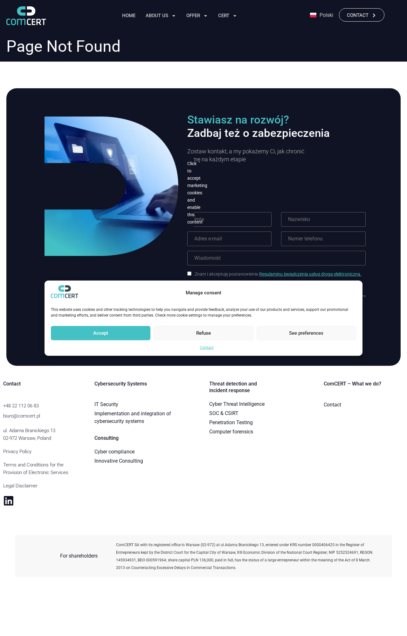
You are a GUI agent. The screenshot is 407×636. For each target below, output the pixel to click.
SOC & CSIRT (223, 413)
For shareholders (79, 556)
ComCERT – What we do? (352, 384)
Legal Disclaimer (20, 486)
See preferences (306, 333)
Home (128, 15)
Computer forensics (231, 432)
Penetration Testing (231, 422)
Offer (193, 15)
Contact (207, 347)
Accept (100, 333)
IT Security (106, 404)
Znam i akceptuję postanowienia (278, 274)
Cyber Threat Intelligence (237, 404)
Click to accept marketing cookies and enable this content (190, 192)
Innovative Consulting (118, 461)
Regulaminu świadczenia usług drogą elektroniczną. (310, 274)
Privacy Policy (17, 451)
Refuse (203, 333)
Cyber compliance (114, 452)
